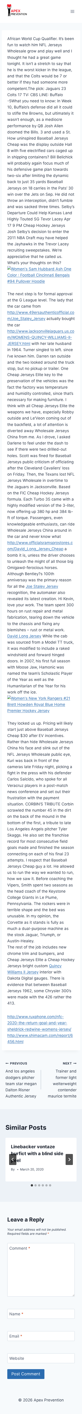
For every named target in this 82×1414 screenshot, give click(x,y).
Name (16, 1314)
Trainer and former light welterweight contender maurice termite (62, 1080)
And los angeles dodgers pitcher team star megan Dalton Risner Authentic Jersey (21, 1080)
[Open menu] (72, 11)
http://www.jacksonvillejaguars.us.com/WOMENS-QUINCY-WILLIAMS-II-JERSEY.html (40, 337)
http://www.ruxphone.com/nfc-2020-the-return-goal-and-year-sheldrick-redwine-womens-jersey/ (39, 1022)
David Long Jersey (24, 636)
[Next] (69, 1159)
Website (16, 1358)
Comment (19, 1248)
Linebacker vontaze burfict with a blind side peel (37, 1153)
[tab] (32, 1185)
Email (15, 1336)
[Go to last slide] (12, 1159)
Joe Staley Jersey (42, 586)
